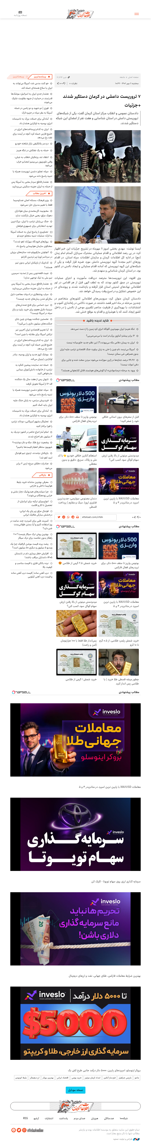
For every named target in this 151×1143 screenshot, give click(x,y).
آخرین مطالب (39, 193)
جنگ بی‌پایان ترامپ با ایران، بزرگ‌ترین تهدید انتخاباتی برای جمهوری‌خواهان (31, 223)
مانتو (137, 1077)
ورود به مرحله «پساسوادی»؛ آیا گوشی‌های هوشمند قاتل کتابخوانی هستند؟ (98, 370)
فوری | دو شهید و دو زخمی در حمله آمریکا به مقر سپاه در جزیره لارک (33, 110)
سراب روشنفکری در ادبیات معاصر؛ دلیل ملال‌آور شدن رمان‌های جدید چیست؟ (31, 296)
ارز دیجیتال (34, 1077)
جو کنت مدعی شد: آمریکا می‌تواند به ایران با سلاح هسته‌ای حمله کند (32, 85)
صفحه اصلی (133, 77)
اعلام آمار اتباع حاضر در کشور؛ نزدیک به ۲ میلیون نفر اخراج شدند (31, 434)
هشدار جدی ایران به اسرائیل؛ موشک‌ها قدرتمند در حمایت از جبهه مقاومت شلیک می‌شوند (31, 98)
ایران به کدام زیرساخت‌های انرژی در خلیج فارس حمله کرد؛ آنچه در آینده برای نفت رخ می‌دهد (32, 133)
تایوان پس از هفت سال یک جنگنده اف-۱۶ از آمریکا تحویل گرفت (33, 381)
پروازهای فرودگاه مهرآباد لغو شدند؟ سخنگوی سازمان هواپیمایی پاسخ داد (32, 244)
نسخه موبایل (75, 1090)
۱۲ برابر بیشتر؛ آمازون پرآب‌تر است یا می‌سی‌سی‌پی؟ (110, 336)
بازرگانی (42, 475)
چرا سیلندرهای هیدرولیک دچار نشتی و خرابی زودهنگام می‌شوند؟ (31, 493)
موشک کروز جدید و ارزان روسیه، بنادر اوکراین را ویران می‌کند (32, 356)
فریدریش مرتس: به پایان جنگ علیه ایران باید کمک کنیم (32, 402)
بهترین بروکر (48, 1077)
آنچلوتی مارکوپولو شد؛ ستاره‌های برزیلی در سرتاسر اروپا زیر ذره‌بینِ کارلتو (31, 254)
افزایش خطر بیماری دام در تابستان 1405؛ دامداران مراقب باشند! (33, 555)
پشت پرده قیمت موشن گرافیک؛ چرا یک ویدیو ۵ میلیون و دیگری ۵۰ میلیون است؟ (31, 546)
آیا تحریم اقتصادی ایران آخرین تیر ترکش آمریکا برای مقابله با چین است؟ (33, 332)
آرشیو (36, 1118)
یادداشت (63, 1118)
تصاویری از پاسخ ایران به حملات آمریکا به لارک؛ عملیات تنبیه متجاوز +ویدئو (31, 234)
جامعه (122, 77)
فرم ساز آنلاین (109, 1077)
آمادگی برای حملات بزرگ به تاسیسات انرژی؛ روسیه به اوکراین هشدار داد (32, 121)
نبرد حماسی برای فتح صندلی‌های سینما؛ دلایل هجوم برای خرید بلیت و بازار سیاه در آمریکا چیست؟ (32, 309)
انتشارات (49, 1118)
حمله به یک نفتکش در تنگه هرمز (33, 150)
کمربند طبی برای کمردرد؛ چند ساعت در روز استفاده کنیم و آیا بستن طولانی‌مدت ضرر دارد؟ (31, 524)
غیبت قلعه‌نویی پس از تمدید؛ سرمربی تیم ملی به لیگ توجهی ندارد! (31, 275)
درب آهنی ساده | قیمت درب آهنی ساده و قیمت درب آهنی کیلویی (31, 575)
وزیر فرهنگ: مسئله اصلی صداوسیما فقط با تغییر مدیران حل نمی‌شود (32, 202)
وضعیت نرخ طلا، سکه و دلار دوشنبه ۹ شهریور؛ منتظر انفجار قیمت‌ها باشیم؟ (32, 444)
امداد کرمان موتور (92, 1077)
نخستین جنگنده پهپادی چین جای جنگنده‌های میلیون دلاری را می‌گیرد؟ (33, 321)
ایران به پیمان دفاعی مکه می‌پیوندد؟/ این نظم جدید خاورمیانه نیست (100, 343)
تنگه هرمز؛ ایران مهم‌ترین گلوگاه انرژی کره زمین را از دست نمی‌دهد (103, 329)
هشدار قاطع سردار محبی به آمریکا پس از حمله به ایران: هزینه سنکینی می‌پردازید (31, 184)
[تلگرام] (13, 1130)
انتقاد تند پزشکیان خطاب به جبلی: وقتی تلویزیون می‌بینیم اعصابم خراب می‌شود (33, 161)
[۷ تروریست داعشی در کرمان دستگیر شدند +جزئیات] (98, 156)
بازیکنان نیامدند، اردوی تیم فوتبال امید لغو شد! (33, 455)
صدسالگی (109, 1118)
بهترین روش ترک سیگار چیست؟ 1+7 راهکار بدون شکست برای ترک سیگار (32, 536)
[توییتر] (19, 1130)
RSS (25, 1118)
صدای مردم (79, 1118)
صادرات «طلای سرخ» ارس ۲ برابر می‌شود (34, 466)
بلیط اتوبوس (21, 1077)
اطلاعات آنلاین (80, 14)
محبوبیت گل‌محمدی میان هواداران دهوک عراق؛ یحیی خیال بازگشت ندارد (33, 213)
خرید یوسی (77, 1077)
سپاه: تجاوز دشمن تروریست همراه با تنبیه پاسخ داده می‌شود (32, 173)
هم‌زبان (94, 1118)
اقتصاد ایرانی (62, 1077)
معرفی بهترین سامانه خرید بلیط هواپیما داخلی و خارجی (34, 484)
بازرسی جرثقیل (125, 1077)
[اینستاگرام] (24, 1130)
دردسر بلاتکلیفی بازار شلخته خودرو (32, 144)
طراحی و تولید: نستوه (123, 1139)
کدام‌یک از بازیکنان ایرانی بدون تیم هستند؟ (33, 265)
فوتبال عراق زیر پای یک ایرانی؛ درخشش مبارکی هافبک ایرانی (36, 513)
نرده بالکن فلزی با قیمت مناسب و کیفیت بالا (33, 565)
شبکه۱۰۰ (124, 1118)
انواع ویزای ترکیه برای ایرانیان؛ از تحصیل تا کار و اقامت (35, 503)
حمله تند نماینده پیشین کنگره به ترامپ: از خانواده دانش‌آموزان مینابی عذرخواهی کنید (33, 369)
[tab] (42, 76)
